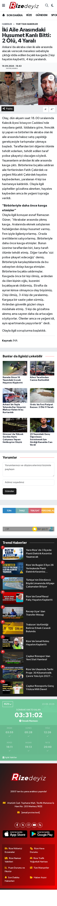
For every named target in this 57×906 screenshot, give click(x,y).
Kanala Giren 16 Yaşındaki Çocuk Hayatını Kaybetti (13, 380)
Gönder (9, 491)
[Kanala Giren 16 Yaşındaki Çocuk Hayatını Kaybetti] (15, 368)
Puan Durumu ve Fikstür (15, 869)
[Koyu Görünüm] (52, 6)
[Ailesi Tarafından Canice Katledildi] (42, 368)
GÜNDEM (41, 15)
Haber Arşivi (40, 877)
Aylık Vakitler (11, 757)
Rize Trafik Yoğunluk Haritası (39, 860)
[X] (22, 825)
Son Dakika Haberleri (12, 879)
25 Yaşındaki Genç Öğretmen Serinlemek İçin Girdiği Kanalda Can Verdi (41, 439)
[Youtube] (34, 825)
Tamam (39, 902)
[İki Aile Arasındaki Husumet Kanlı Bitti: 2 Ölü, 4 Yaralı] (28, 88)
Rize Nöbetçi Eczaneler (13, 850)
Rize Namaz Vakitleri (13, 860)
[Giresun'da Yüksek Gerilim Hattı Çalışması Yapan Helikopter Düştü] (15, 425)
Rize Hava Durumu (37, 850)
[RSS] (40, 825)
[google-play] (42, 834)
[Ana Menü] (3, 5)
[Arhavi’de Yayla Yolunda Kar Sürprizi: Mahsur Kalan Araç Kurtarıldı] (15, 395)
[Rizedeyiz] (24, 5)
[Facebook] (17, 825)
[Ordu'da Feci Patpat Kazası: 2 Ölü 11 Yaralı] (42, 395)
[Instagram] (28, 825)
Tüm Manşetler (41, 868)
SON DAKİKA (14, 15)
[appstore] (15, 834)
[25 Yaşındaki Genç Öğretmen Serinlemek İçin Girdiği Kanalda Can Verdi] (42, 425)
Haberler (7, 24)
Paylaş (9, 109)
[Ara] (47, 6)
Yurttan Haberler (27, 24)
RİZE (29, 15)
